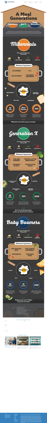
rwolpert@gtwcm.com (7, 417)
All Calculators (16, 421)
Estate (15, 416)
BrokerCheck (38, 414)
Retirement (15, 414)
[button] (25, 2)
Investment (15, 415)
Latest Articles (16, 419)
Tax (14, 417)
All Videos (15, 420)
